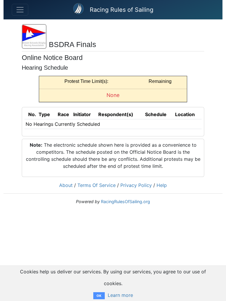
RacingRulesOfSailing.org (125, 201)
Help (162, 185)
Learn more (120, 295)
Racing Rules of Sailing (121, 9)
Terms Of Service (96, 185)
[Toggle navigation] (20, 10)
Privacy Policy (136, 185)
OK (99, 296)
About (66, 185)
